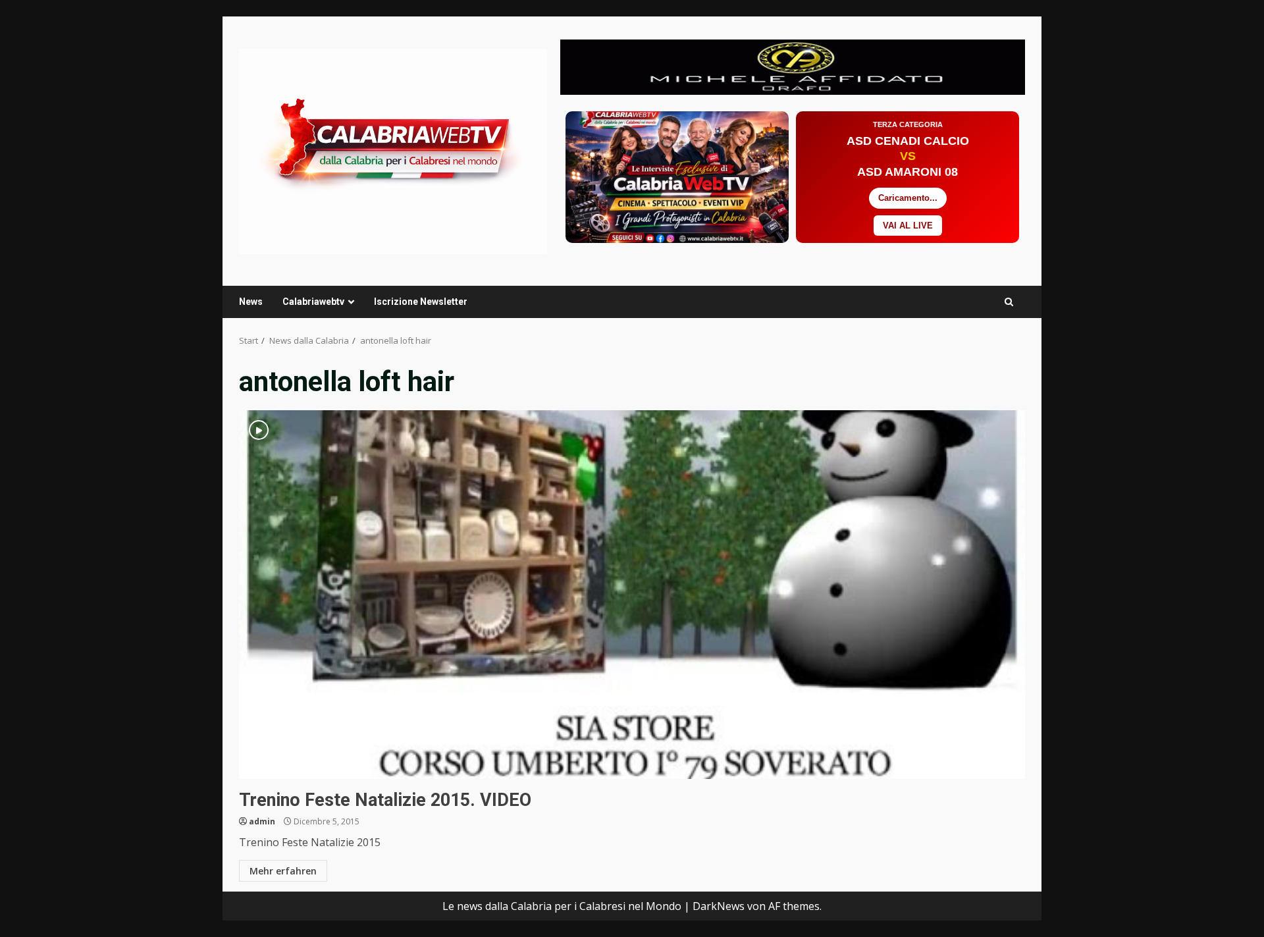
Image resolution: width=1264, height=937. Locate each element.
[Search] (1009, 302)
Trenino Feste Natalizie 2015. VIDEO (632, 594)
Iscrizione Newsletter (420, 301)
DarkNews (719, 906)
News (251, 301)
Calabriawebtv (313, 301)
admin (262, 821)
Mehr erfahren (283, 871)
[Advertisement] (792, 66)
